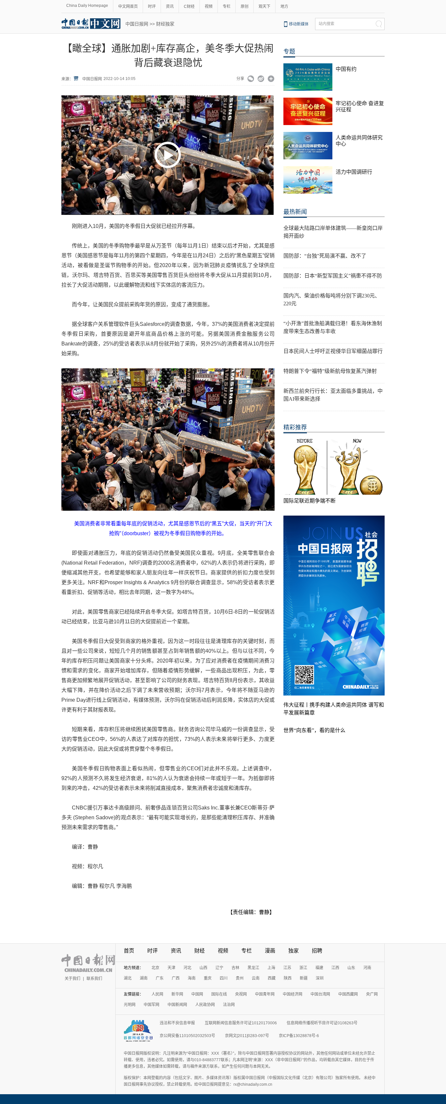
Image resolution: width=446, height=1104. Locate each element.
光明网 (129, 1004)
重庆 (208, 978)
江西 (335, 968)
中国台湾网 (320, 994)
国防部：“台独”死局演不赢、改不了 (324, 256)
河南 (367, 968)
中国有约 (346, 69)
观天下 (264, 6)
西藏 (272, 978)
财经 (199, 950)
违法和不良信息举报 (177, 1023)
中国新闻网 (177, 1004)
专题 (289, 51)
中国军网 (151, 1004)
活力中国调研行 (354, 172)
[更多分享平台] (271, 79)
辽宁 (219, 968)
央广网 (372, 994)
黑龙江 (253, 968)
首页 (129, 950)
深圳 (320, 978)
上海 (271, 968)
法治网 (229, 1004)
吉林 (235, 968)
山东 (351, 968)
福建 (319, 968)
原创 (244, 6)
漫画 (270, 950)
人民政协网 (205, 1004)
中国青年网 (265, 994)
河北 (187, 968)
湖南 (144, 978)
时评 (152, 6)
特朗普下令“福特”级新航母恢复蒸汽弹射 (330, 371)
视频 (209, 6)
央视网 (241, 994)
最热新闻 (295, 212)
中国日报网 (136, 23)
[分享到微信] (250, 79)
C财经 (189, 6)
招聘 (317, 950)
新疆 (304, 978)
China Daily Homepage (87, 5)
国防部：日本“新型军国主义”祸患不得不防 (332, 276)
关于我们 (72, 978)
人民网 (157, 994)
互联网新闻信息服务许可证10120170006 (241, 1023)
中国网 (197, 994)
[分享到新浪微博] (261, 79)
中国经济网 (292, 994)
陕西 (288, 978)
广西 (176, 978)
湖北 (128, 978)
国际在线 (219, 994)
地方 (284, 6)
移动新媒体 (299, 24)
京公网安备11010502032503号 (187, 1035)
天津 (171, 968)
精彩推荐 (295, 427)
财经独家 (165, 23)
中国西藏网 (348, 994)
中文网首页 (128, 6)
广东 (160, 978)
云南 (256, 978)
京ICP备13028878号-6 (299, 1035)
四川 (224, 978)
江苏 (287, 968)
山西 (203, 968)
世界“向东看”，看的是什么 (314, 730)
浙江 (303, 968)
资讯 (170, 6)
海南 (192, 978)
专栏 (227, 6)
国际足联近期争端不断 (309, 501)
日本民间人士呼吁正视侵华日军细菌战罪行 (333, 351)
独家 (293, 950)
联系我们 (94, 978)
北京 (155, 968)
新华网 (177, 994)
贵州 (240, 978)
